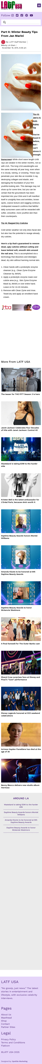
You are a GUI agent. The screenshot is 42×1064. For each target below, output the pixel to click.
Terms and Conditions (13, 1042)
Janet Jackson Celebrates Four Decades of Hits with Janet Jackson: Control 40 (20, 429)
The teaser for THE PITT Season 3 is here (20, 394)
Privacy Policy (8, 1039)
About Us (6, 1014)
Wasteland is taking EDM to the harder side (19, 465)
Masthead (6, 1017)
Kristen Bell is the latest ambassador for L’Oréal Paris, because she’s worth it (20, 501)
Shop (4, 1020)
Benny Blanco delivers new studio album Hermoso (20, 786)
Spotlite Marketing (19, 1061)
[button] (39, 5)
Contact (5, 1024)
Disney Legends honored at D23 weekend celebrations (20, 714)
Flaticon (5, 1045)
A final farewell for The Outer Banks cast (20, 644)
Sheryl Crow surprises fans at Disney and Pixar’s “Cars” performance (20, 678)
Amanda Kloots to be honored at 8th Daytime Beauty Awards (18, 573)
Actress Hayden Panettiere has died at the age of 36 (21, 750)
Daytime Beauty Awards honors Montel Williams (19, 537)
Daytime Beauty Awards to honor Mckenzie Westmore (16, 609)
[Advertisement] (21, 334)
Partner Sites (8, 1027)
